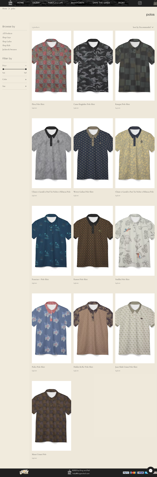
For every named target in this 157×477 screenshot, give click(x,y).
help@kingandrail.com (81, 473)
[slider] (3, 69)
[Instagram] (139, 3)
